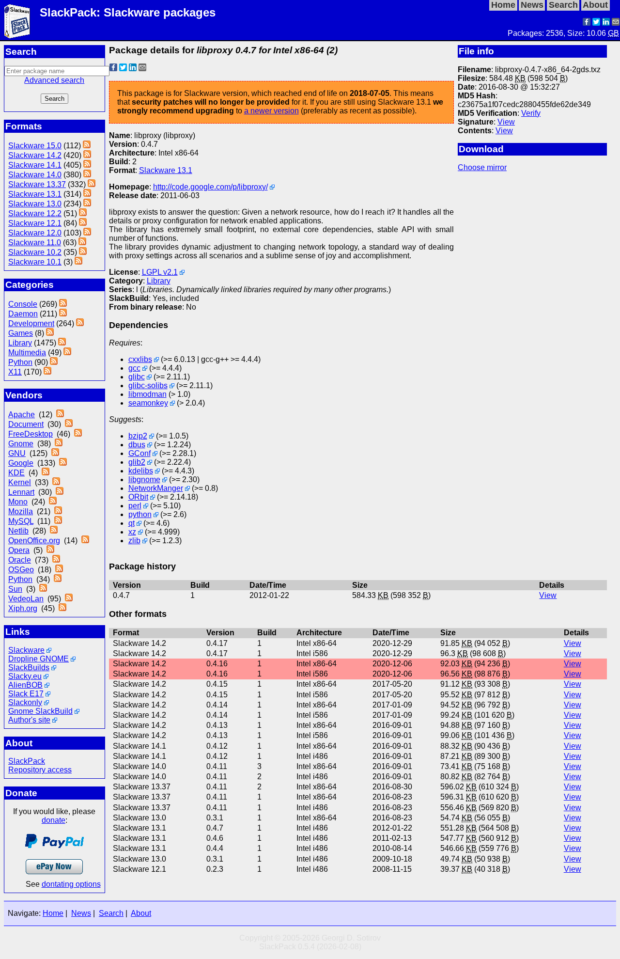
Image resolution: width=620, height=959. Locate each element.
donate (53, 820)
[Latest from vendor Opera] (50, 550)
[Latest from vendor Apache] (60, 414)
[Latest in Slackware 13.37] (91, 184)
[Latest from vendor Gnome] (58, 444)
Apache (21, 414)
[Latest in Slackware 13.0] (87, 204)
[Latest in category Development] (80, 323)
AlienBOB (25, 685)
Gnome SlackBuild (40, 711)
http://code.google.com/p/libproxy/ (210, 187)
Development (31, 323)
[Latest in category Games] (50, 333)
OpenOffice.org (34, 540)
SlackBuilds (28, 667)
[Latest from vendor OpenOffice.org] (85, 540)
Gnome (20, 444)
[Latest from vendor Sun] (43, 589)
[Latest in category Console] (63, 304)
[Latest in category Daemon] (63, 314)
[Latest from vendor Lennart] (59, 492)
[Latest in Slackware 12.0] (87, 233)
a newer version (271, 111)
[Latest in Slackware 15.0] (87, 145)
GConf (139, 453)
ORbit (138, 497)
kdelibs (140, 471)
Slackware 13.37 (37, 184)
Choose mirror (482, 167)
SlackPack (26, 761)
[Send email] (616, 23)
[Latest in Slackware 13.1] (87, 194)
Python (20, 362)
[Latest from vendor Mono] (53, 502)
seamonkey (148, 403)
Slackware (26, 650)
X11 (15, 372)
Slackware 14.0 (35, 175)
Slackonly (25, 702)
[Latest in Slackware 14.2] (87, 155)
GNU (17, 453)
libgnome (144, 479)
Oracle (19, 560)
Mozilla (20, 511)
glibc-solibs (148, 385)
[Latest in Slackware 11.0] (82, 242)
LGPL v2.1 (160, 272)
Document (26, 424)
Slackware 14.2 (35, 155)
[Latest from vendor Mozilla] (58, 511)
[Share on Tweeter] (596, 23)
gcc (134, 368)
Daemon (23, 314)
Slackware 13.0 (35, 204)
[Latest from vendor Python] (58, 579)
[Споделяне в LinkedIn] (606, 23)
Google (20, 463)
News (81, 913)
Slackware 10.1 (35, 262)
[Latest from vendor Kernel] (56, 482)
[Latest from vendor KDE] (45, 473)
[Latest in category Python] (54, 362)
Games (20, 333)
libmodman (147, 394)
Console (22, 304)
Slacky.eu (25, 676)
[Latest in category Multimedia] (67, 352)
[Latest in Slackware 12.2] (83, 213)
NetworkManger (155, 488)
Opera (19, 550)
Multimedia (27, 352)
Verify (531, 113)
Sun (15, 589)
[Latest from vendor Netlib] (54, 531)
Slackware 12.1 (35, 223)
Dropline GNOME (38, 659)
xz (132, 532)
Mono (18, 502)
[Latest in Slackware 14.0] (87, 175)
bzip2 (137, 436)
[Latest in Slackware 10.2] (83, 252)
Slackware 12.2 (35, 213)
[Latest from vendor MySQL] (58, 521)
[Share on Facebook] (586, 23)
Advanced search (54, 80)
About (141, 913)
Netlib (18, 531)
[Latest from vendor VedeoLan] (69, 599)
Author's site (29, 720)
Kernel (19, 482)
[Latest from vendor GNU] (55, 453)
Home (53, 913)
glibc (136, 377)
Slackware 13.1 (35, 194)
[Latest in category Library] (62, 343)
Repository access (40, 770)
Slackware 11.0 (34, 242)
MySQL (20, 521)
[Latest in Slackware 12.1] (83, 223)
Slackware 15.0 (35, 145)
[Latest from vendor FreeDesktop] (78, 434)
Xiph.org (22, 608)
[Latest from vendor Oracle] (56, 560)
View (506, 122)
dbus (136, 444)
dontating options (71, 884)
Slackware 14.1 (35, 165)
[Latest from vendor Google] (63, 463)
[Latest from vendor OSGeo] (59, 570)
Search (111, 913)
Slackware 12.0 (35, 233)
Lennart (21, 492)
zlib (134, 540)
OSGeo (21, 570)
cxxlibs (140, 359)
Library (20, 343)
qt (131, 523)
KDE (16, 473)
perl (134, 506)
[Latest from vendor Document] (69, 424)
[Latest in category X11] (47, 372)
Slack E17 (26, 694)
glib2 (136, 462)
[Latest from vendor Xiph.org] (62, 608)
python (140, 514)
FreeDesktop (30, 434)
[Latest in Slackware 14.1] (87, 165)
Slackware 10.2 (35, 252)
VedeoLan (26, 599)
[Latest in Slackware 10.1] (78, 262)
